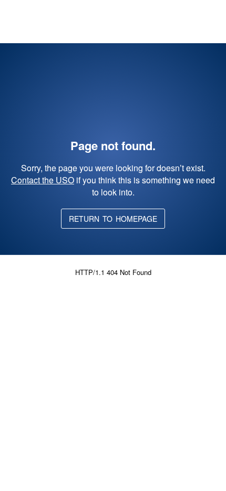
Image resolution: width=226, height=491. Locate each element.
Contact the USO (42, 180)
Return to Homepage (113, 218)
